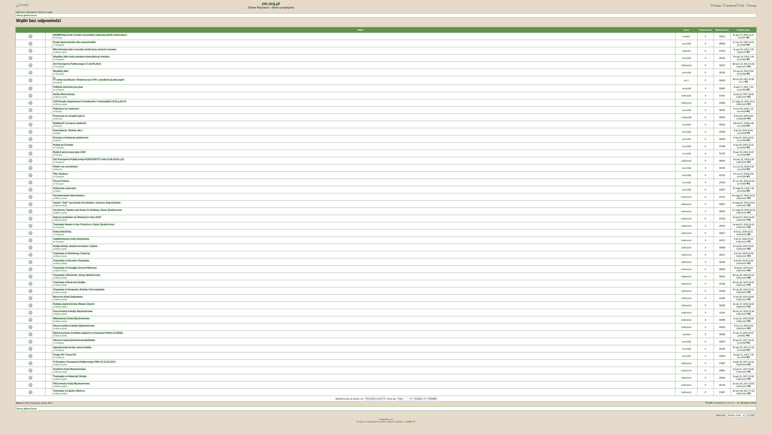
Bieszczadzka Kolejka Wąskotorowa (73, 325)
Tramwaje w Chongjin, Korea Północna (75, 267)
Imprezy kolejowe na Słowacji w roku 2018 (77, 217)
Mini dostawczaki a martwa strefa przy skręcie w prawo (84, 49)
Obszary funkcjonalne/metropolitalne (74, 340)
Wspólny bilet (60, 71)
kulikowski (686, 65)
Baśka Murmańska (64, 94)
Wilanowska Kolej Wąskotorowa (71, 318)
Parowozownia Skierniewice (69, 195)
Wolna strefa (61, 52)
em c (686, 80)
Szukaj (752, 5)
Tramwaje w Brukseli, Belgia (69, 282)
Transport (59, 45)
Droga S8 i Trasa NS (64, 354)
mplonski (686, 51)
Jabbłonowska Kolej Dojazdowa (71, 238)
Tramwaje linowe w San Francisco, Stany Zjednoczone (83, 224)
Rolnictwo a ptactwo (64, 188)
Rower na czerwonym (65, 166)
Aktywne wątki (45, 12)
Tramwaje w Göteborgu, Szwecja (71, 253)
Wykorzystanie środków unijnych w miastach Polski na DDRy (88, 333)
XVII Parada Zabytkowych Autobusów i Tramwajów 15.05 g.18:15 (89, 101)
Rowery (58, 38)
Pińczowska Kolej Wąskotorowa (71, 383)
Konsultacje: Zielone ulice (67, 130)
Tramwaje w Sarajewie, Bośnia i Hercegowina (79, 289)
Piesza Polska (61, 181)
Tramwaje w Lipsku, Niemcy (69, 390)
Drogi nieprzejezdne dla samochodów (74, 42)
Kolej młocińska (62, 231)
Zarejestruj (730, 5)
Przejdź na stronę (713, 403)
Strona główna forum (26, 15)
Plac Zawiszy (60, 173)
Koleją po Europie (63, 144)
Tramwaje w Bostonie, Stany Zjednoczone (76, 275)
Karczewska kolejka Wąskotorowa (72, 311)
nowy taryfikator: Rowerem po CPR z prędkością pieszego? (90, 79)
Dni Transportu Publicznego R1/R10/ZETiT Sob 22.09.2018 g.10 (88, 159)
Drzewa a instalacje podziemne (70, 137)
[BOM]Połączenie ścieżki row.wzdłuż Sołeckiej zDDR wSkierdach (90, 35)
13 (738, 403)
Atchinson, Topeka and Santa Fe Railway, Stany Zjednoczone (87, 210)
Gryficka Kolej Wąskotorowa (69, 369)
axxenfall (686, 43)
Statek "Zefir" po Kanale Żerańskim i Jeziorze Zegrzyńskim (87, 202)
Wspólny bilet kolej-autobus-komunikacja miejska (81, 56)
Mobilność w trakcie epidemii (69, 123)
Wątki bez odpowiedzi (26, 12)
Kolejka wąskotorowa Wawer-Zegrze (74, 304)
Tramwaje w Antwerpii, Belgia (69, 376)
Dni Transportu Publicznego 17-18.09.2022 (77, 63)
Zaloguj (717, 5)
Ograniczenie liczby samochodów (72, 347)
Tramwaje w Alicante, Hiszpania (71, 260)
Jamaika (686, 334)
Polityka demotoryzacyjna (68, 87)
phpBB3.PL (410, 422)
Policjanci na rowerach (66, 108)
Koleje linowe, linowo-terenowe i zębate (75, 246)
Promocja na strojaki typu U (69, 116)
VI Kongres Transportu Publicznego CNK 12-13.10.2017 (84, 361)
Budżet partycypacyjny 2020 (69, 152)
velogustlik (686, 117)
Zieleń (58, 133)
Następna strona (748, 403)
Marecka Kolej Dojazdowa (68, 296)
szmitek (686, 36)
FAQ (741, 5)
